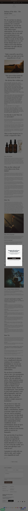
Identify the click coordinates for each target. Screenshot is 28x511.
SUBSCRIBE (14, 258)
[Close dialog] (21, 245)
